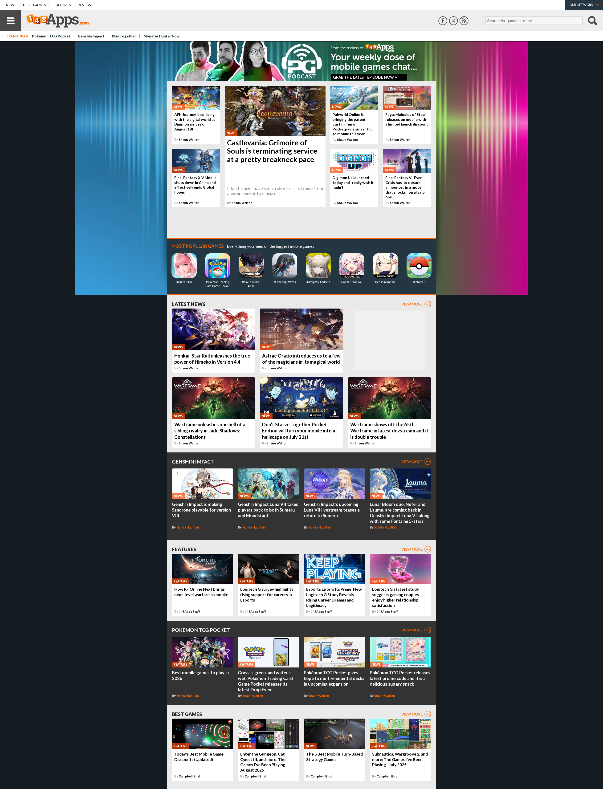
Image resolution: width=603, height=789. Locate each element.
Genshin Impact (91, 36)
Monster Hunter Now (161, 36)
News (11, 5)
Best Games (34, 5)
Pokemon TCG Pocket (51, 36)
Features (62, 5)
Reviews (85, 5)
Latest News (188, 304)
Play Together (124, 36)
